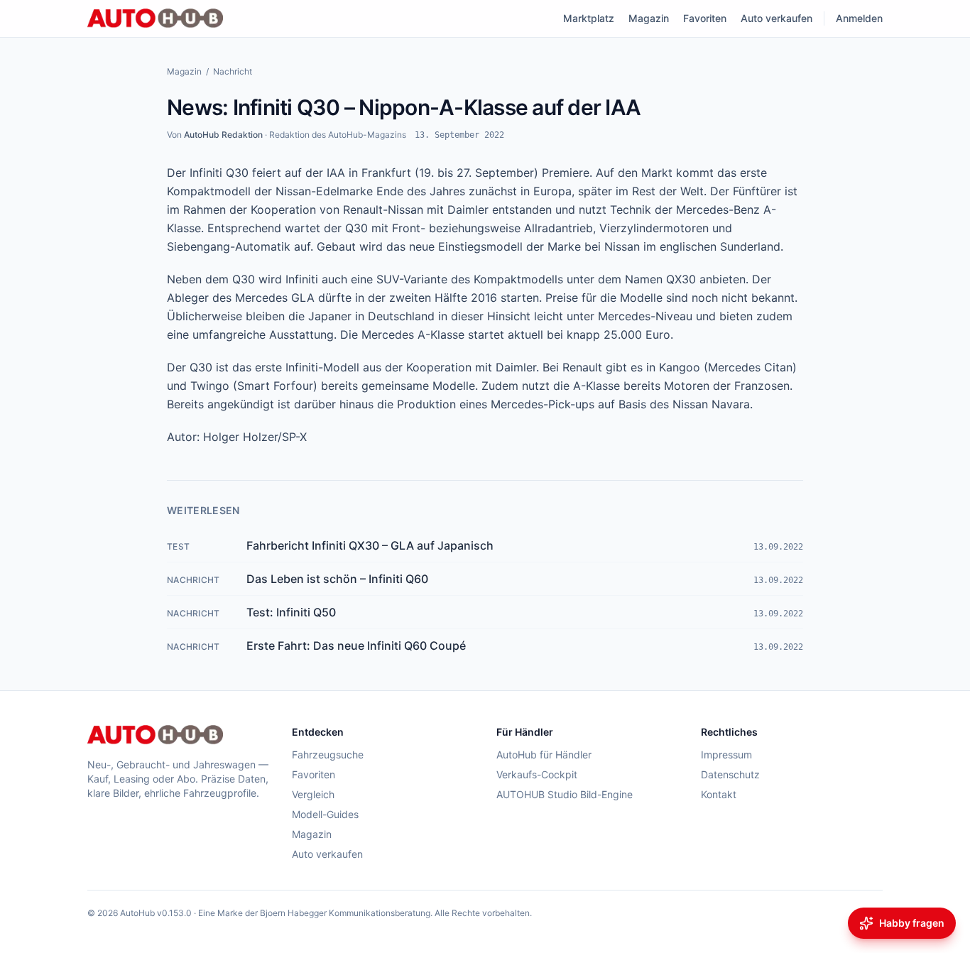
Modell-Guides (325, 814)
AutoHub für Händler (544, 754)
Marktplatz (588, 18)
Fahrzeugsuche (328, 754)
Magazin (648, 18)
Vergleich (313, 794)
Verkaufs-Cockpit (536, 774)
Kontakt (718, 794)
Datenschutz (730, 774)
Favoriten (704, 18)
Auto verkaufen (776, 18)
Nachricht (232, 71)
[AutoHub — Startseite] (155, 18)
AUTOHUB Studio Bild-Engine (564, 794)
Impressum (726, 754)
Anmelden (859, 18)
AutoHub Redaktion (223, 134)
